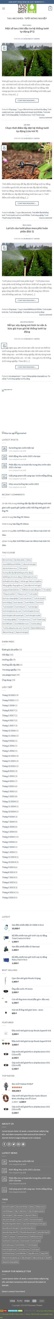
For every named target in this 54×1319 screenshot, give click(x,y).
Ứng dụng (27, 25)
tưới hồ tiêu (20, 1245)
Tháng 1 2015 (8, 796)
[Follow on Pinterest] (23, 1144)
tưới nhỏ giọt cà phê (33, 615)
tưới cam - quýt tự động (16, 112)
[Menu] (3, 8)
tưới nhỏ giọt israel (9, 1249)
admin (37, 39)
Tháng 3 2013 (8, 897)
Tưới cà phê (10, 215)
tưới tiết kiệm (8, 624)
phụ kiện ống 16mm (28, 1228)
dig (16, 1211)
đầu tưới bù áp (8, 632)
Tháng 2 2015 (8, 791)
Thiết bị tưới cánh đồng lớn (31, 590)
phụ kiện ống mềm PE (10, 1232)
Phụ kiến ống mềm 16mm (12, 1224)
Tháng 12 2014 (9, 801)
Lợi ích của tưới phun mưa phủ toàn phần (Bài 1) (27, 230)
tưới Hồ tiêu (38, 112)
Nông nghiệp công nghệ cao (37, 376)
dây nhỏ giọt (7, 1215)
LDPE (26, 1219)
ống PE (48, 1258)
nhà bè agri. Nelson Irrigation (30, 581)
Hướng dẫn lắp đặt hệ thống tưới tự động (17, 573)
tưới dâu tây (18, 602)
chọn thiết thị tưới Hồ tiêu (33, 309)
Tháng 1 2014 (8, 852)
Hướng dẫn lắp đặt (10, 664)
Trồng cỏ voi (21, 594)
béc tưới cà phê (8, 1207)
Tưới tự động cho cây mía (12, 628)
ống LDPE (44, 1253)
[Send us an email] (18, 1144)
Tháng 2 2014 (8, 847)
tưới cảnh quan (8, 1245)
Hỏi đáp (27, 125)
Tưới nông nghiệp (11, 115)
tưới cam (15, 1241)
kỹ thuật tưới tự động (10, 581)
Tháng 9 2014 (8, 816)
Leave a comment (45, 118)
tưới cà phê (36, 1241)
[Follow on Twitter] (14, 1144)
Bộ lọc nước (40, 1207)
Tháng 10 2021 (9, 695)
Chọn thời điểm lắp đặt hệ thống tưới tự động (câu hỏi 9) (27, 129)
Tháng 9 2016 (8, 740)
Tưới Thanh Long (37, 115)
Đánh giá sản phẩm (10, 649)
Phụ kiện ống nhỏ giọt (28, 1232)
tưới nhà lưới (20, 607)
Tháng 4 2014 (8, 837)
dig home (23, 1211)
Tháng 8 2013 (8, 872)
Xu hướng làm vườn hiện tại (21, 448)
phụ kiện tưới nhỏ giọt (33, 585)
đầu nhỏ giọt (26, 1258)
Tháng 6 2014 (8, 826)
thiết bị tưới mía (36, 1237)
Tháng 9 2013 (8, 867)
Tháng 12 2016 (9, 730)
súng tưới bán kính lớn (11, 590)
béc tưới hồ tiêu (22, 1207)
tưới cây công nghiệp (10, 598)
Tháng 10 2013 (9, 862)
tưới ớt (26, 628)
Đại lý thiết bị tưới (37, 628)
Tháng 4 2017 (8, 720)
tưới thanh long (8, 1253)
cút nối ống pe (8, 1211)
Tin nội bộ (46, 590)
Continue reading (27, 100)
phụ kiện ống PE (43, 1232)
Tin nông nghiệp (9, 669)
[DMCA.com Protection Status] (15, 1310)
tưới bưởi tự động (40, 109)
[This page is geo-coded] (3, 1310)
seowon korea (23, 1237)
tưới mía (5, 312)
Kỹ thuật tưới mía (30, 577)
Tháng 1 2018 (8, 705)
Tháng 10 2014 (9, 811)
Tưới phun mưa (25, 115)
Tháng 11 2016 (9, 735)
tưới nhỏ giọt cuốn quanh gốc (13, 615)
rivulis (5, 1237)
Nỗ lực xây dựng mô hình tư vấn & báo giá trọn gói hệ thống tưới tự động (27, 328)
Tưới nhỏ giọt (32, 607)
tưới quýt (35, 1249)
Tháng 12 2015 (9, 756)
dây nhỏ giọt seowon (36, 1211)
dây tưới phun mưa (10, 568)
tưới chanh (29, 112)
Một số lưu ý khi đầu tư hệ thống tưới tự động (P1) (27, 30)
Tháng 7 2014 (8, 821)
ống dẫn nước (33, 1253)
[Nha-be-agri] (14, 433)
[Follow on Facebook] (4, 1144)
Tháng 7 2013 (8, 877)
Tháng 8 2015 (8, 771)
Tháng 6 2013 (8, 882)
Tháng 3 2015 (8, 786)
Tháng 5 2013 (8, 887)
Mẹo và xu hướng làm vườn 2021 (24, 484)
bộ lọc (29, 560)
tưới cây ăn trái (25, 598)
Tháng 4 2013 (8, 892)
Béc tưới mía (28, 109)
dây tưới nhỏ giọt (29, 564)
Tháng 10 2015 (9, 766)
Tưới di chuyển (39, 598)
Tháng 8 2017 (8, 710)
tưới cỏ (18, 215)
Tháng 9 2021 (8, 700)
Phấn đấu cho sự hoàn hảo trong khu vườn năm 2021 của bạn (30, 465)
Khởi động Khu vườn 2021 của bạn (24, 456)
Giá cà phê (23, 568)
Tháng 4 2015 (8, 781)
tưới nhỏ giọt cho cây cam (12, 611)
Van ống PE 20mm (21, 517)
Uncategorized (27, 322)
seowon (12, 1237)
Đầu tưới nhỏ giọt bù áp (11, 1258)
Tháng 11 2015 (9, 761)
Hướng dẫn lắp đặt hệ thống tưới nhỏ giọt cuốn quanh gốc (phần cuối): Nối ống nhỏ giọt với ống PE (26, 507)
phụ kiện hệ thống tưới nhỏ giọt (34, 1224)
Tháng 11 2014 (9, 806)
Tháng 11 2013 (9, 857)
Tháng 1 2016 (8, 751)
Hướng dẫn (7, 659)
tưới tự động (15, 218)
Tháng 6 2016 (8, 745)
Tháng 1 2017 (8, 725)
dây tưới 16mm (31, 1215)
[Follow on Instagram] (9, 1144)
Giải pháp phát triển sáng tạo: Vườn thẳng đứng (30, 475)
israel (20, 1219)
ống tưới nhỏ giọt (22, 632)
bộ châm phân (19, 560)
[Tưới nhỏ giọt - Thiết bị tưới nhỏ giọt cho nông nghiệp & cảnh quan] (27, 8)
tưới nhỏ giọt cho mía (31, 611)
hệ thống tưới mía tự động (12, 577)
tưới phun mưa (24, 1249)
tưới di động (7, 602)
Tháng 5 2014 (8, 831)
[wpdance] (20, 409)
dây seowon (18, 1215)
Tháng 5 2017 (8, 715)
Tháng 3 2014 (8, 842)
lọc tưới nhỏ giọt (36, 1219)
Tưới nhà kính (8, 607)
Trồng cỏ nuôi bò (9, 594)
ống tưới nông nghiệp (10, 1262)
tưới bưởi (6, 1241)
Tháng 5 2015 (8, 776)
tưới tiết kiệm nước (22, 624)
